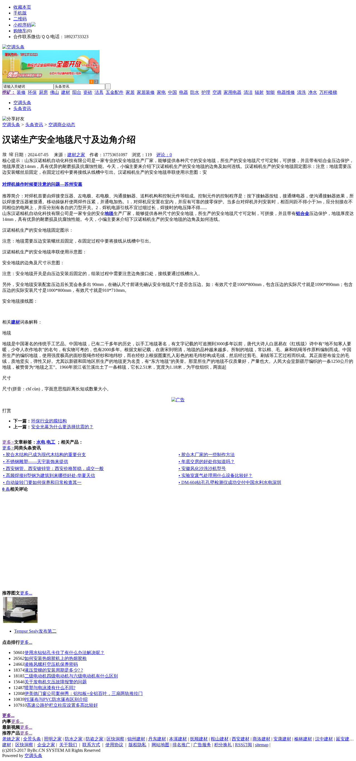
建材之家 (76, 154)
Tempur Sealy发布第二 (35, 631)
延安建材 (345, 738)
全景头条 (32, 738)
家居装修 (146, 92)
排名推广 (181, 744)
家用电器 (232, 92)
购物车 (20, 30)
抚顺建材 (199, 738)
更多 (8, 442)
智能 (270, 92)
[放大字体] (4, 154)
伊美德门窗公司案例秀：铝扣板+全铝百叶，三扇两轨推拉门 (83, 693)
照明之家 (53, 738)
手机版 (20, 13)
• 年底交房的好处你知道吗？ (207, 461)
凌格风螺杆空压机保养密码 (51, 664)
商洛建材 (261, 738)
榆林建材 (303, 738)
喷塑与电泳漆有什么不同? (49, 687)
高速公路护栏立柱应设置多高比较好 (62, 705)
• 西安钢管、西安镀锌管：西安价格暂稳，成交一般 (53, 468)
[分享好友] (13, 119)
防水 (194, 92)
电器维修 (286, 92)
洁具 (99, 92)
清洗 (301, 92)
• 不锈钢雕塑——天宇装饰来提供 (35, 461)
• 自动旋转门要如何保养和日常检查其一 (42, 482)
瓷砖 (87, 92)
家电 (161, 92)
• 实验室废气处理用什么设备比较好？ (216, 475)
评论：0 (164, 154)
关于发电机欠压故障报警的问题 (55, 681)
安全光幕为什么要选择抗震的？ (62, 426)
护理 (205, 92)
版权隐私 (137, 744)
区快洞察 (115, 738)
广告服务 (202, 744)
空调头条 (11, 124)
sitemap (261, 744)
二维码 (20, 18)
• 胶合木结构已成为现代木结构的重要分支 (44, 454)
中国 (172, 92)
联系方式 (91, 744)
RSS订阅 (243, 744)
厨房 (43, 92)
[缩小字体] (11, 154)
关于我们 (68, 744)
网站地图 (160, 744)
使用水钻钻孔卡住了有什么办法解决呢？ (64, 652)
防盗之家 (94, 738)
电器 (183, 92)
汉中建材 (324, 738)
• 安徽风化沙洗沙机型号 (202, 468)
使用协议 (114, 744)
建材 (65, 92)
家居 (130, 92)
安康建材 (282, 738)
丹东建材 (157, 738)
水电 (40, 442)
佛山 (54, 92)
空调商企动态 (61, 124)
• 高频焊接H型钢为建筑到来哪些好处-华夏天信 (49, 475)
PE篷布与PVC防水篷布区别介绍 (56, 699)
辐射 (259, 92)
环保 (32, 92)
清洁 (248, 92)
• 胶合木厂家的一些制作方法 (207, 454)
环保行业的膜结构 (49, 421)
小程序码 (22, 25)
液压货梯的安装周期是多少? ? (53, 670)
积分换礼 (223, 744)
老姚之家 (11, 738)
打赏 (6, 410)
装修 (21, 92)
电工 (50, 442)
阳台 (76, 92)
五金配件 (114, 92)
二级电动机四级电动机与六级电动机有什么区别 (71, 676)
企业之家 (46, 744)
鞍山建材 (220, 738)
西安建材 (240, 738)
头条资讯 (34, 124)
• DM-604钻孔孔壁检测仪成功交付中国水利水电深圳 (230, 482)
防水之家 (74, 738)
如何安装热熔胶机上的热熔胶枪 (55, 658)
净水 (312, 92)
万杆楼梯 (328, 92)
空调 (216, 92)
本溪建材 (178, 738)
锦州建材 (136, 738)
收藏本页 (22, 7)
